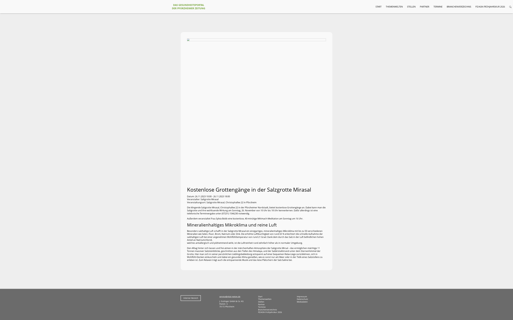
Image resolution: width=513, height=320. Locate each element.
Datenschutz (302, 299)
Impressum (302, 296)
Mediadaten (302, 301)
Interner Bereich (190, 298)
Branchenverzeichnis (459, 6)
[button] (510, 6)
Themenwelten (394, 6)
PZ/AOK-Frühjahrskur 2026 (490, 6)
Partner (424, 6)
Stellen (411, 6)
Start (379, 6)
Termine (438, 6)
